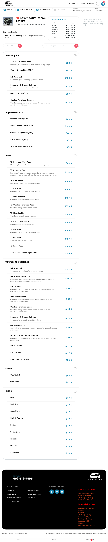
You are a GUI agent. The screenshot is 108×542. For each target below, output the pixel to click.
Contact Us (31, 497)
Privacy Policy (19, 533)
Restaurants (11, 494)
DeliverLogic (101, 533)
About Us (10, 491)
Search (8, 10)
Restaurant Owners (34, 494)
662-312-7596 (23, 478)
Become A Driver (32, 491)
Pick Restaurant (24, 10)
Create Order (43, 10)
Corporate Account (14, 497)
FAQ (26, 533)
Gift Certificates (13, 501)
